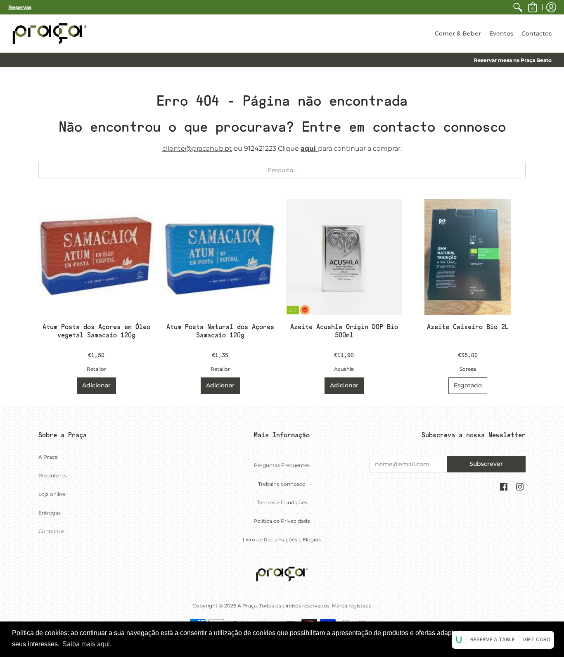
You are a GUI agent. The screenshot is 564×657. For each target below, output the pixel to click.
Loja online (51, 494)
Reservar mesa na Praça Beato (513, 60)
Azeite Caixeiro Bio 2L (468, 327)
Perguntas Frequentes (282, 465)
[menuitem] (517, 7)
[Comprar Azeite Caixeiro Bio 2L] (468, 257)
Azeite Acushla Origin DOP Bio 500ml (344, 331)
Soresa (468, 369)
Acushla (344, 369)
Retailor (96, 369)
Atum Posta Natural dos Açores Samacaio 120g (220, 331)
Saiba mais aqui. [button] (86, 644)
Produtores (52, 475)
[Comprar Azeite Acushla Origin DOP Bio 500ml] (344, 257)
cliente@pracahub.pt (197, 148)
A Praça (48, 457)
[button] (532, 7)
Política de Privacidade (282, 521)
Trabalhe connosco (282, 484)
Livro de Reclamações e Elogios (282, 539)
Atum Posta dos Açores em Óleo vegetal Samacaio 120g (96, 331)
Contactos (51, 531)
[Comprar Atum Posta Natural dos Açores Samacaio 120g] (220, 257)
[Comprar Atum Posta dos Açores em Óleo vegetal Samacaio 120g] (96, 257)
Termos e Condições (282, 502)
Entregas (49, 513)
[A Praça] (49, 33)
